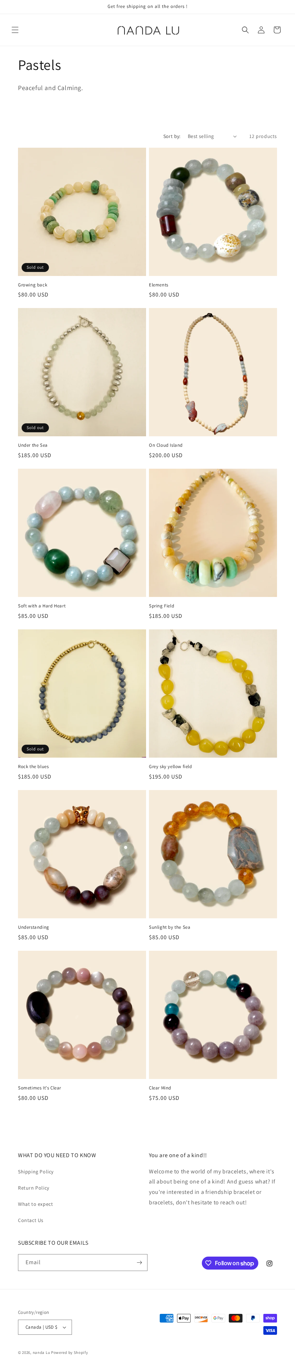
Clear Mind (160, 1088)
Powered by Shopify (69, 1352)
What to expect (35, 1204)
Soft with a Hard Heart (41, 606)
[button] (15, 30)
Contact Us (31, 1220)
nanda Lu (41, 1352)
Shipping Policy (36, 1171)
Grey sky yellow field (170, 767)
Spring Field (161, 606)
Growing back (32, 285)
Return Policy (33, 1188)
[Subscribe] (139, 1262)
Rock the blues (33, 767)
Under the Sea (33, 445)
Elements (158, 285)
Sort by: (172, 136)
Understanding (33, 927)
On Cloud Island (166, 445)
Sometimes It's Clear (39, 1088)
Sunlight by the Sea (169, 927)
